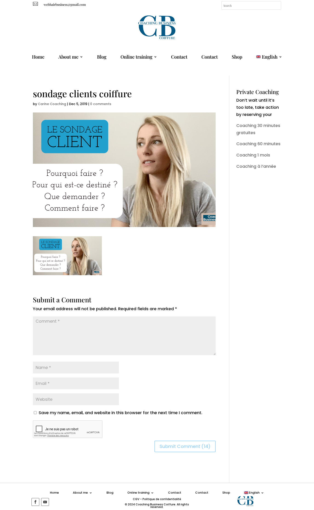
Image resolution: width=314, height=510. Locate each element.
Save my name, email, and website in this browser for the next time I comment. (120, 413)
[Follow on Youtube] (45, 502)
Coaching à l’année (256, 166)
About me (68, 56)
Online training (136, 56)
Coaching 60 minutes (258, 144)
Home (38, 56)
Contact (179, 56)
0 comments (100, 104)
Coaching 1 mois (253, 155)
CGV (136, 499)
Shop (237, 56)
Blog (101, 56)
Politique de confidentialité (162, 499)
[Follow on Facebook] (35, 502)
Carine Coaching (52, 104)
